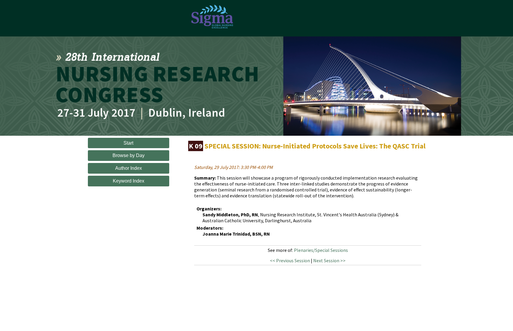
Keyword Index (128, 180)
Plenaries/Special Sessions (321, 250)
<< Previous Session (290, 260)
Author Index (128, 168)
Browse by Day (129, 155)
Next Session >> (329, 260)
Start (128, 142)
